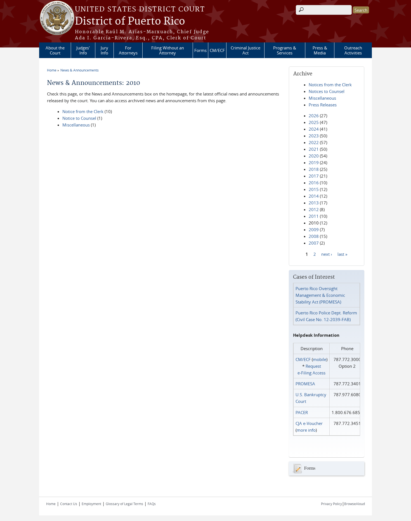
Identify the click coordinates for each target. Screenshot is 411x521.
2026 (314, 115)
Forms (200, 50)
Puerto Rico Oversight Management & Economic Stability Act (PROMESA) (320, 295)
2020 (314, 156)
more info (306, 430)
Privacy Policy (331, 503)
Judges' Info (83, 50)
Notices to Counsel (326, 91)
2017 (314, 176)
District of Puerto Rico (130, 21)
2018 (314, 169)
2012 (314, 209)
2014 (314, 196)
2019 (314, 162)
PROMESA (305, 383)
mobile (319, 359)
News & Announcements (79, 70)
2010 (314, 223)
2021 (314, 149)
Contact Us (68, 503)
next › (326, 254)
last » (342, 254)
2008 (314, 236)
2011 (314, 216)
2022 (314, 142)
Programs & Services (284, 50)
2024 (314, 129)
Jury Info (104, 50)
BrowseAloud (354, 503)
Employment (91, 503)
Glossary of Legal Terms (124, 503)
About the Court (55, 50)
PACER (302, 412)
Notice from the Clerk (82, 111)
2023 (314, 135)
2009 (314, 229)
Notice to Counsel (79, 118)
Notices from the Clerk (330, 84)
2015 (314, 189)
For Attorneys (128, 50)
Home (51, 70)
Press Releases (323, 104)
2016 (314, 182)
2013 (314, 202)
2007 (314, 243)
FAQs (152, 503)
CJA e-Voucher (309, 423)
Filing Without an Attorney (167, 50)
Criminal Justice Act (245, 50)
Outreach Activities (353, 50)
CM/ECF (217, 50)
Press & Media (320, 50)
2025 (314, 122)
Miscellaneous (76, 125)
